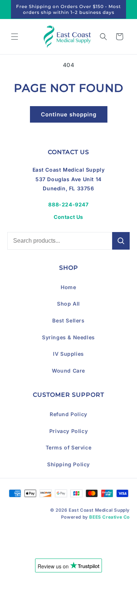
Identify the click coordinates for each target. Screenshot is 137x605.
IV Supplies (68, 354)
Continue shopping (68, 114)
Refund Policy (68, 414)
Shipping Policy (68, 464)
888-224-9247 (68, 204)
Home (68, 287)
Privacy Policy (68, 431)
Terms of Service (69, 447)
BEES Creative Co (109, 517)
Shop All (68, 303)
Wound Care (68, 370)
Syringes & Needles (68, 337)
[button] (15, 37)
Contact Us (68, 217)
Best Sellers (68, 320)
